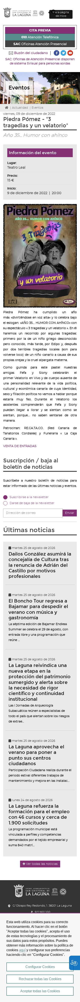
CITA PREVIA (40, 30)
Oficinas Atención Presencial (40, 44)
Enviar (69, 513)
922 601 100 (42, 912)
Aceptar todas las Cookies (40, 991)
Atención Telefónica (40, 37)
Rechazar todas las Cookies (40, 979)
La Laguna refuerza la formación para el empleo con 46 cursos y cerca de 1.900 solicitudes (39, 814)
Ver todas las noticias (42, 864)
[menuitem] (40, 30)
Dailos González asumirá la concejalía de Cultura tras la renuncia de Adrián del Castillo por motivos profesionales (40, 565)
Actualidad (20, 107)
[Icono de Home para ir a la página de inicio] (40, 889)
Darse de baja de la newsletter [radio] (32, 503)
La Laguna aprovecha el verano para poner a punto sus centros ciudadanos (36, 755)
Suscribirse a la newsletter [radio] (29, 497)
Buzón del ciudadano (31, 53)
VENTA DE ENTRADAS (19, 446)
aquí (22, 950)
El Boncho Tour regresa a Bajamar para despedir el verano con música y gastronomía (38, 609)
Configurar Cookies (40, 967)
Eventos (37, 107)
